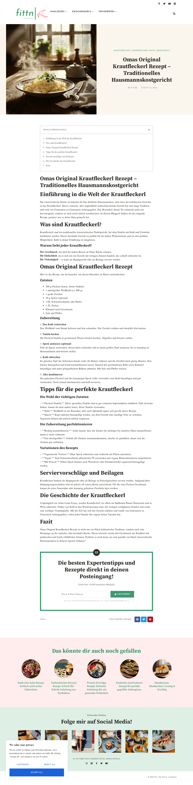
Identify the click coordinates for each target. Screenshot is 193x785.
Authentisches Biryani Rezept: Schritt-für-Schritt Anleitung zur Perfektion (64, 688)
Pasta (152, 50)
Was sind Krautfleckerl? (56, 142)
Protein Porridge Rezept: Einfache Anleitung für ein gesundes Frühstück (96, 688)
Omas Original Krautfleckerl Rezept (62, 147)
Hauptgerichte (122, 50)
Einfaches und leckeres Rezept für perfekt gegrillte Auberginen (129, 686)
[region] (37, 759)
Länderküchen (139, 50)
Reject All (50, 765)
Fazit (48, 165)
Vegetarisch (163, 50)
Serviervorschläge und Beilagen (60, 156)
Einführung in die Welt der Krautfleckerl (64, 138)
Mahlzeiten (57, 12)
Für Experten (106, 12)
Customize (23, 765)
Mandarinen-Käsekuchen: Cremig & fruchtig (162, 686)
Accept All (37, 772)
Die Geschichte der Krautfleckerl (60, 160)
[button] (174, 13)
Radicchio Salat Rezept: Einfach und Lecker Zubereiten (31, 686)
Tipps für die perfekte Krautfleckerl (61, 151)
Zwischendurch (81, 12)
